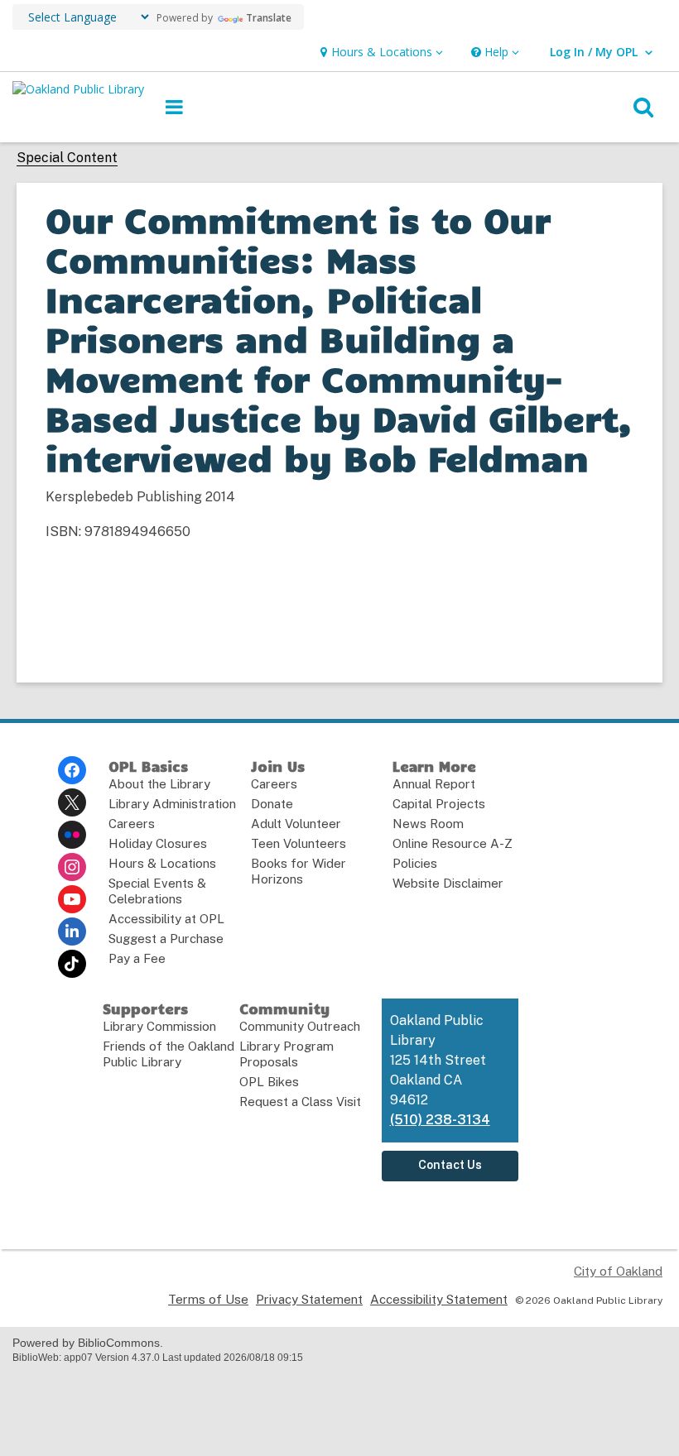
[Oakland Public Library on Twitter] (72, 802)
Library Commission (159, 1026)
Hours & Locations (162, 863)
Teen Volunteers (298, 843)
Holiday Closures (157, 843)
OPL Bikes (269, 1082)
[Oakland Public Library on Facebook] (72, 770)
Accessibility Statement (439, 1299)
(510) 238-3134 (440, 1120)
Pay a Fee (137, 958)
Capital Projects (438, 804)
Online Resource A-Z (452, 843)
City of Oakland (618, 1271)
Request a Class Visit (300, 1101)
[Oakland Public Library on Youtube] (72, 899)
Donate (272, 804)
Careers (131, 824)
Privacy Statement (309, 1299)
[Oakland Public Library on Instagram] (72, 867)
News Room (428, 824)
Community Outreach (299, 1026)
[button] (379, 52)
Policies (414, 863)
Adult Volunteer (296, 824)
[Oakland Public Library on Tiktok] (72, 964)
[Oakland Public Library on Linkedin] (72, 931)
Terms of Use (208, 1299)
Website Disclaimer (447, 883)
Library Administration (172, 804)
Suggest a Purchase (166, 939)
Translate (268, 18)
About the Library (159, 784)
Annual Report (433, 784)
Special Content (67, 158)
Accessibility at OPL (166, 919)
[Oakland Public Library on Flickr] (72, 835)
